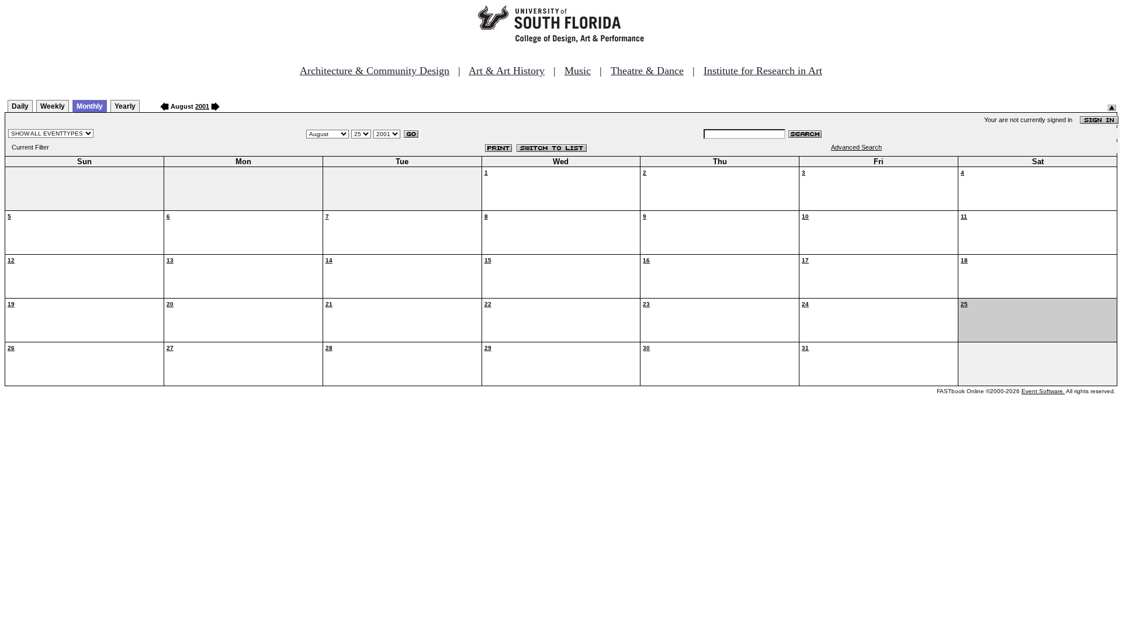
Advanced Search (856, 147)
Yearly (125, 106)
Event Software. (1043, 391)
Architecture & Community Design (374, 71)
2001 (202, 106)
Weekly (52, 106)
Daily (20, 106)
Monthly (90, 106)
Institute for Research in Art (763, 71)
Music (578, 71)
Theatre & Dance (647, 71)
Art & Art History (507, 71)
